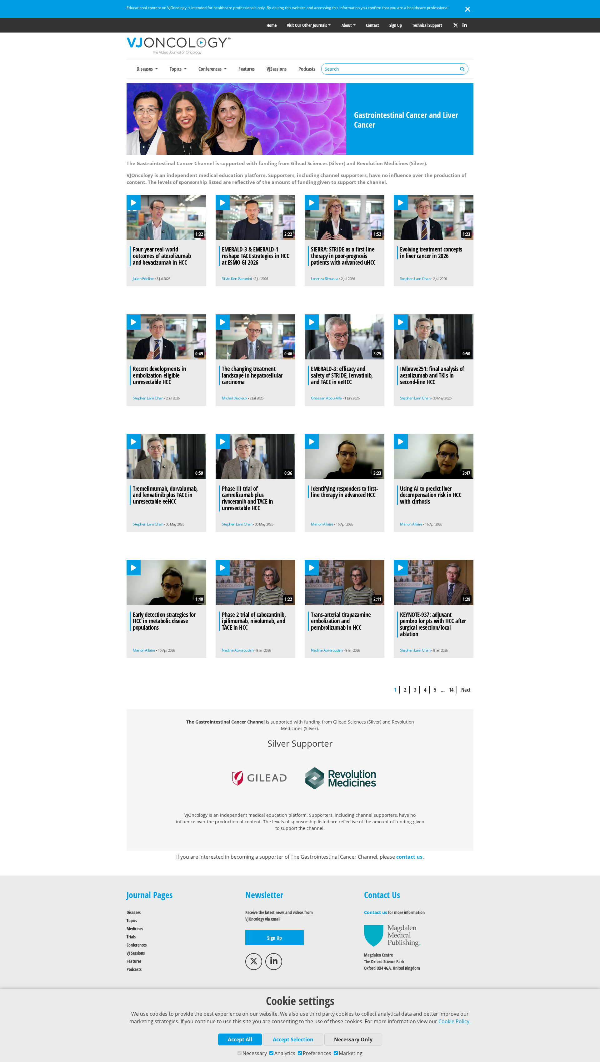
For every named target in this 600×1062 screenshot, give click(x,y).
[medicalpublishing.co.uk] (392, 935)
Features (246, 68)
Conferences (137, 945)
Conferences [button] (210, 68)
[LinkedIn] (465, 25)
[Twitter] (456, 25)
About (347, 25)
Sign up (395, 25)
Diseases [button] (145, 68)
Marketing (350, 1053)
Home (272, 25)
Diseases (134, 912)
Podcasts (306, 68)
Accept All (240, 1039)
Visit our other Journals (307, 25)
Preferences (317, 1053)
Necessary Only (353, 1039)
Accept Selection (293, 1039)
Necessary (254, 1053)
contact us (409, 856)
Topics (132, 920)
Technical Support (427, 25)
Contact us (375, 912)
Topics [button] (176, 68)
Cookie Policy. (454, 1021)
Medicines (135, 929)
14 (451, 689)
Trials (131, 937)
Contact (372, 25)
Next (465, 689)
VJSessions (277, 68)
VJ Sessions (136, 953)
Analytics (284, 1053)
